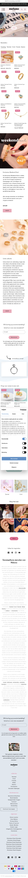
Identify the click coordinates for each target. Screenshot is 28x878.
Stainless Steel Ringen (14, 840)
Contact (13, 802)
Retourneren (14, 804)
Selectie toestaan (14, 462)
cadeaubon (6, 700)
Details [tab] (14, 414)
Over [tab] (23, 414)
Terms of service (14, 823)
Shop (13, 28)
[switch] (24, 443)
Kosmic (4, 608)
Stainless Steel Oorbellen (14, 846)
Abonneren (14, 337)
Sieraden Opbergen (14, 788)
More (14, 538)
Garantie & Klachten (14, 796)
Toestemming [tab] (5, 414)
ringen (4, 682)
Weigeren (14, 467)
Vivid (15, 606)
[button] (21, 9)
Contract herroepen (9, 809)
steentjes (23, 684)
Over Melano (14, 819)
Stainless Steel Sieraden (14, 838)
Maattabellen (14, 798)
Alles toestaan (14, 458)
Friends (19, 606)
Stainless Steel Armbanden (14, 844)
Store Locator (14, 817)
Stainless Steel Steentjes (14, 842)
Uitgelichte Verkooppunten (14, 829)
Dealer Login (14, 827)
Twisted (11, 606)
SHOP (7, 210)
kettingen (9, 682)
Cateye (7, 610)
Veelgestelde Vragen (14, 800)
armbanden (16, 682)
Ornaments (14, 610)
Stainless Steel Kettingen (14, 848)
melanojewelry (9, 876)
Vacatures (14, 831)
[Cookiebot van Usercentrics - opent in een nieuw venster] (20, 410)
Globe (23, 606)
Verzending (14, 805)
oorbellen (22, 682)
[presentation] (2, 486)
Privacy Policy (14, 821)
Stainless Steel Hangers (14, 850)
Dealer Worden (14, 825)
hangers (3, 684)
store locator (22, 588)
